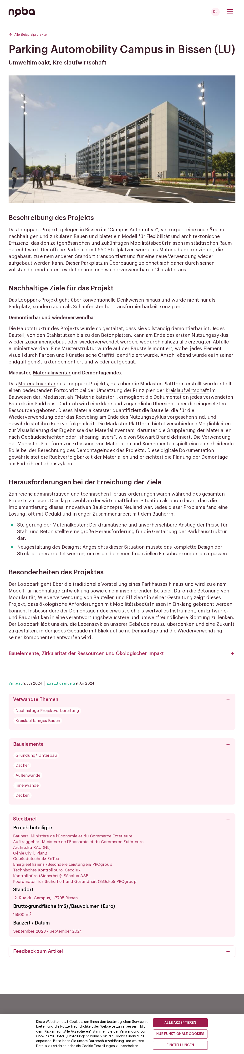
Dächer (22, 765)
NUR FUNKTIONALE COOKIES (180, 1034)
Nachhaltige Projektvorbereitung (47, 711)
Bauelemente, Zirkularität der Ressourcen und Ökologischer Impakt (86, 653)
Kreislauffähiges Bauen (37, 721)
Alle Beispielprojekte (30, 34)
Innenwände (27, 785)
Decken (22, 795)
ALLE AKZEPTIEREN (180, 1022)
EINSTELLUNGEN (180, 1045)
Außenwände (27, 775)
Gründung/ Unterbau (36, 755)
